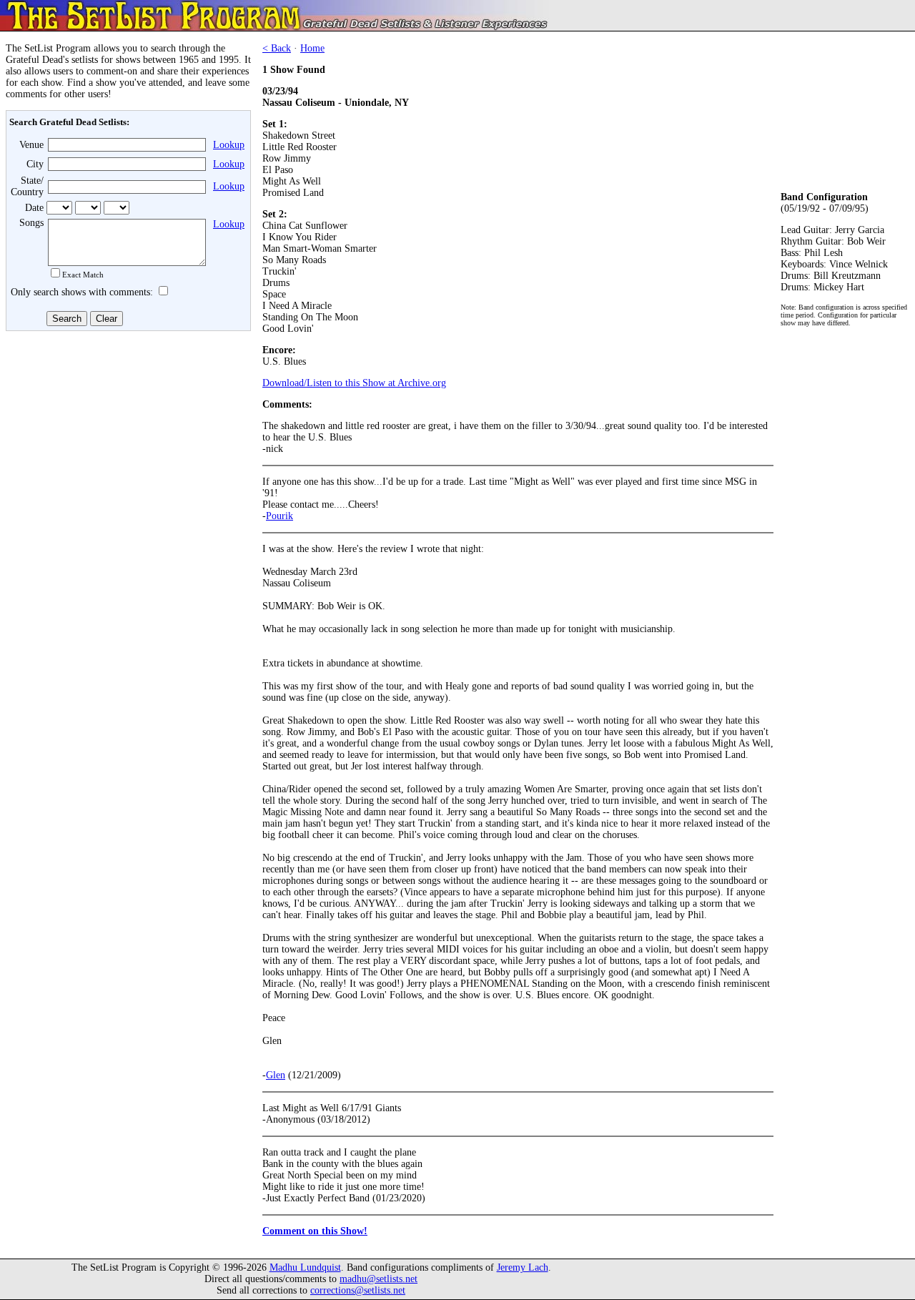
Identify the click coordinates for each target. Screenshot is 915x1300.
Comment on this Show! (314, 1231)
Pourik (279, 516)
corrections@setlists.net (357, 1290)
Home (312, 48)
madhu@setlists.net (378, 1279)
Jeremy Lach (522, 1267)
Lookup (228, 144)
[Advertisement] (126, 441)
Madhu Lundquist (305, 1267)
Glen (275, 1075)
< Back (276, 48)
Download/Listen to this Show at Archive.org (354, 383)
